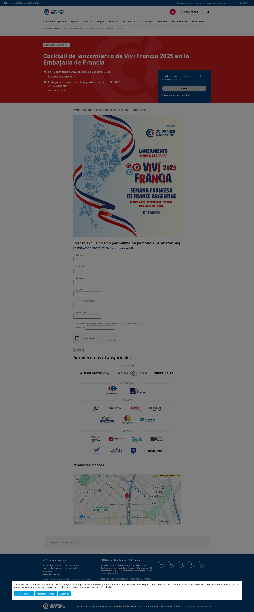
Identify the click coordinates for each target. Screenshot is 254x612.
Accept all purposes (24, 593)
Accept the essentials (46, 593)
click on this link (105, 587)
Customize (64, 593)
